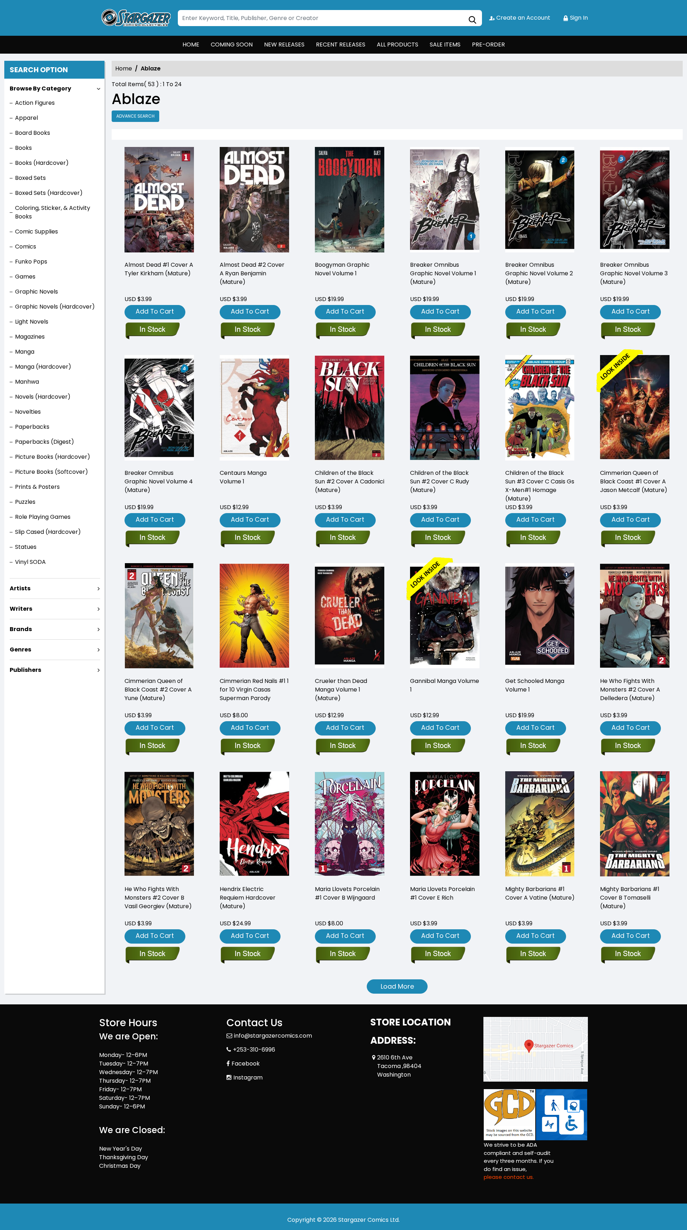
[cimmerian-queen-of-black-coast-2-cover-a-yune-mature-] (159, 617)
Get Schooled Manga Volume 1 (534, 685)
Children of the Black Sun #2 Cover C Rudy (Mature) (439, 481)
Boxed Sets (30, 178)
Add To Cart (155, 311)
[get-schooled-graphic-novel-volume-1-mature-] (540, 617)
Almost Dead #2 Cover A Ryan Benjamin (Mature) (252, 273)
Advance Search (135, 116)
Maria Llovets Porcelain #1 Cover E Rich (442, 893)
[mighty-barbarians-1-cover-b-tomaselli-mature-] (634, 825)
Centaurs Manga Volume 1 (243, 477)
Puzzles (25, 502)
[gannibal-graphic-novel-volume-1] (444, 617)
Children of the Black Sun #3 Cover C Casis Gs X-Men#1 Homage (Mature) (539, 486)
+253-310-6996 (254, 1050)
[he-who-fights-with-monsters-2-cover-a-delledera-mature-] (634, 617)
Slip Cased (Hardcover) (48, 532)
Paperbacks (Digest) (44, 442)
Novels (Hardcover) (42, 397)
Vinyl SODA (30, 562)
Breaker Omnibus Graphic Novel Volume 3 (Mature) (634, 273)
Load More (397, 986)
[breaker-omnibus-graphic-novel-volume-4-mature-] (159, 409)
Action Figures (35, 103)
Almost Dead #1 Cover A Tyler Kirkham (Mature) (159, 269)
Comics (25, 246)
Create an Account (522, 18)
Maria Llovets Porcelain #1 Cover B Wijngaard (347, 893)
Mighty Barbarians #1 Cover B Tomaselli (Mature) (629, 897)
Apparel (26, 118)
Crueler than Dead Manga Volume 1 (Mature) (341, 689)
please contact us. (509, 1177)
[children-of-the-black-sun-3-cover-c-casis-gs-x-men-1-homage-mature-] (540, 409)
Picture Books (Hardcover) (52, 457)
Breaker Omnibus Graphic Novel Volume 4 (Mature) (159, 481)
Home (123, 68)
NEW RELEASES (284, 44)
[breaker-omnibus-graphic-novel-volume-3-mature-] (634, 201)
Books (23, 148)
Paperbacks (32, 427)
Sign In (578, 18)
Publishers (25, 670)
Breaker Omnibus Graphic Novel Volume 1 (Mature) (443, 273)
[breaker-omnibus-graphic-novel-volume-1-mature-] (444, 201)
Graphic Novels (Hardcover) (55, 306)
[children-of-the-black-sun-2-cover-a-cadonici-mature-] (349, 409)
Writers (21, 609)
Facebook (246, 1063)
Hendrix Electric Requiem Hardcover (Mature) (248, 897)
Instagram (248, 1077)
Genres (20, 649)
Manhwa (27, 382)
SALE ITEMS (445, 44)
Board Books (32, 133)
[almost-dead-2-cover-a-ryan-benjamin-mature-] (254, 201)
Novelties (28, 412)
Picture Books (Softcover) (51, 472)
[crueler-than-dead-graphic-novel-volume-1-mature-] (349, 617)
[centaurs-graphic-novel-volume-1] (254, 409)
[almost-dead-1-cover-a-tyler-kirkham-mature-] (159, 201)
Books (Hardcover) (42, 163)
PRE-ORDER (488, 44)
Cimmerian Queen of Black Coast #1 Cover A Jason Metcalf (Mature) (633, 481)
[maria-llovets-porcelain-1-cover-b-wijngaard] (349, 825)
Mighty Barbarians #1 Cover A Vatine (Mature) (540, 893)
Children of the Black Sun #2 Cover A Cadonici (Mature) (349, 481)
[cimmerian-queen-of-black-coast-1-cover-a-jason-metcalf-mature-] (634, 409)
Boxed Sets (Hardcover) (49, 193)
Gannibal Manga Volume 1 (444, 685)
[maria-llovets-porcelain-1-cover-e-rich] (444, 825)
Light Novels (31, 322)
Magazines (30, 337)
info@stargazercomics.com (273, 1036)
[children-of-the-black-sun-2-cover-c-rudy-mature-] (444, 409)
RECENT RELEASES (340, 44)
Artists (20, 588)
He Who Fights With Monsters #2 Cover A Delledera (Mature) (630, 689)
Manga (24, 352)
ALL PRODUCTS (397, 44)
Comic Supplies (36, 231)
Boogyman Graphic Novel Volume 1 (342, 269)
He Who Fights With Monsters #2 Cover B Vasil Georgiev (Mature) (158, 897)
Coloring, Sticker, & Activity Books (52, 212)
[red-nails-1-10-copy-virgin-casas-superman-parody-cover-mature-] (254, 617)
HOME (190, 44)
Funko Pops (31, 261)
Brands (21, 629)
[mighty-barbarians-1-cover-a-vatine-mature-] (540, 825)
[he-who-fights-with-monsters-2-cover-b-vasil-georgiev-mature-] (159, 825)
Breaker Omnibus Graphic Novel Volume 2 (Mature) (539, 273)
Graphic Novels (36, 291)
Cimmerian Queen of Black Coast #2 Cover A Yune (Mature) (158, 689)
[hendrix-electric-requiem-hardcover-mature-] (254, 825)
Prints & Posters (37, 487)
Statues (25, 547)
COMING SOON (232, 44)
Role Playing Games (42, 517)
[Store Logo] (135, 17)
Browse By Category (40, 88)
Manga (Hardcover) (43, 367)
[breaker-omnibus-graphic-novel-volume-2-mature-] (540, 201)
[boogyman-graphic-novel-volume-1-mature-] (349, 201)
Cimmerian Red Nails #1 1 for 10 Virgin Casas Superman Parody (254, 689)
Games (25, 276)
